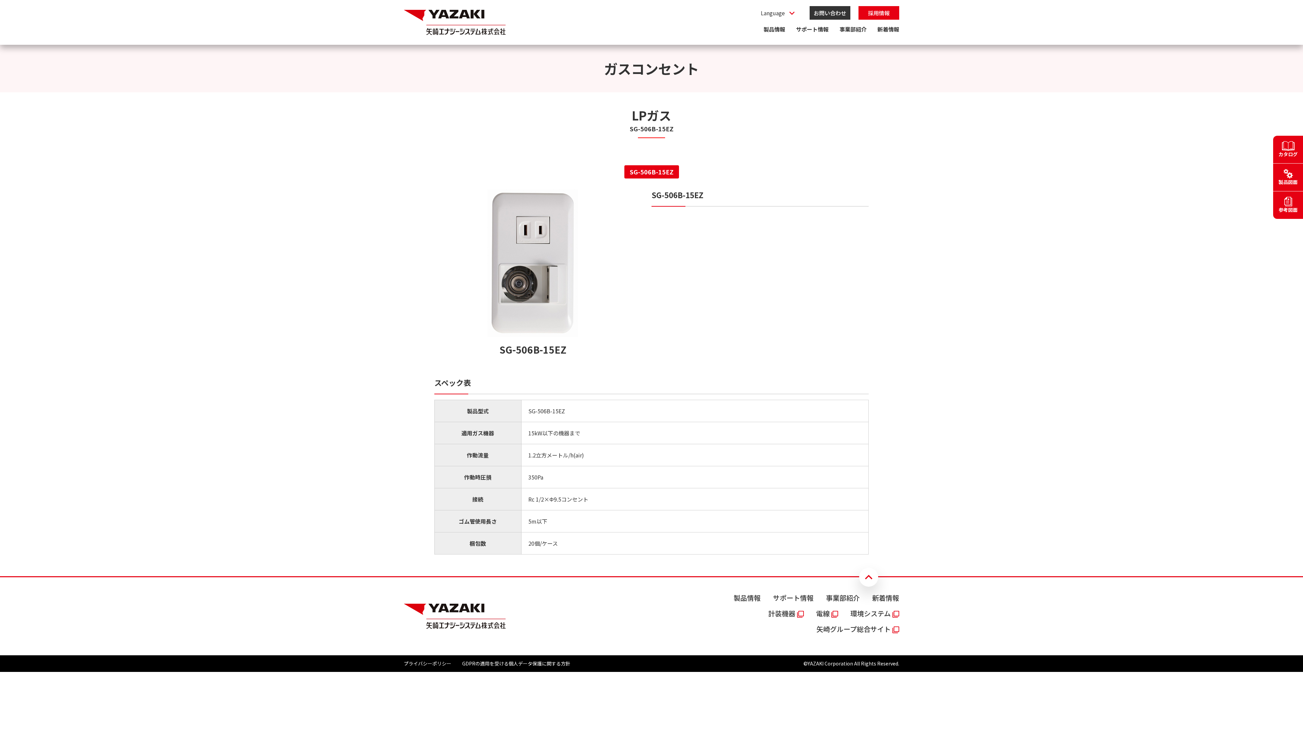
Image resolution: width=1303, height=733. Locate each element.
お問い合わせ (830, 13)
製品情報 (774, 29)
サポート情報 (812, 29)
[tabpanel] (651, 372)
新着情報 (888, 29)
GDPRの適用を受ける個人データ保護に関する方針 (516, 663)
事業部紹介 (853, 29)
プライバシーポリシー (427, 663)
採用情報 (879, 13)
